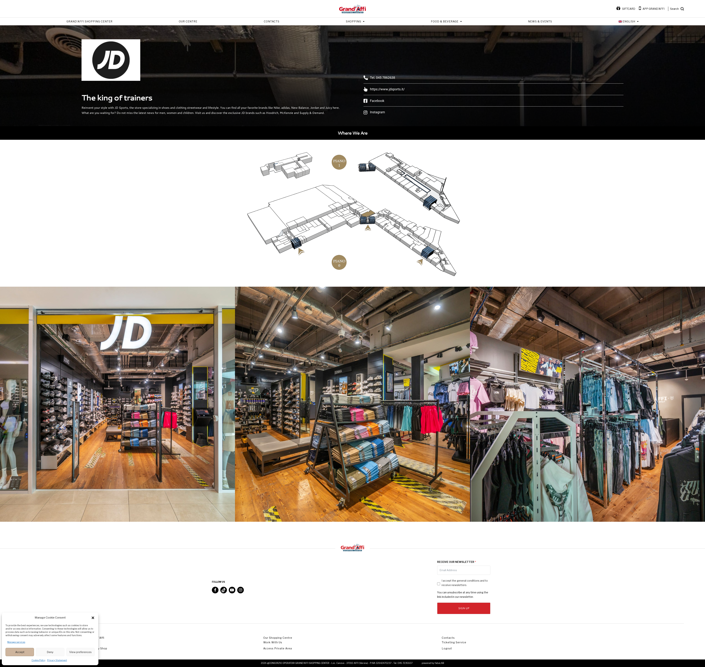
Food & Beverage (444, 21)
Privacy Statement (57, 660)
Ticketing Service (454, 642)
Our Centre (188, 21)
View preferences (80, 652)
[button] (93, 618)
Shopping (353, 21)
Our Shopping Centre (277, 637)
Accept (19, 652)
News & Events (540, 21)
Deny (50, 652)
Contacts (271, 21)
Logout (447, 648)
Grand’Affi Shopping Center (89, 21)
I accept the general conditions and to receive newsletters (465, 583)
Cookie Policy (38, 660)
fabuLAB (439, 663)
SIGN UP (463, 608)
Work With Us (272, 642)
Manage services (16, 642)
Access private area (277, 648)
